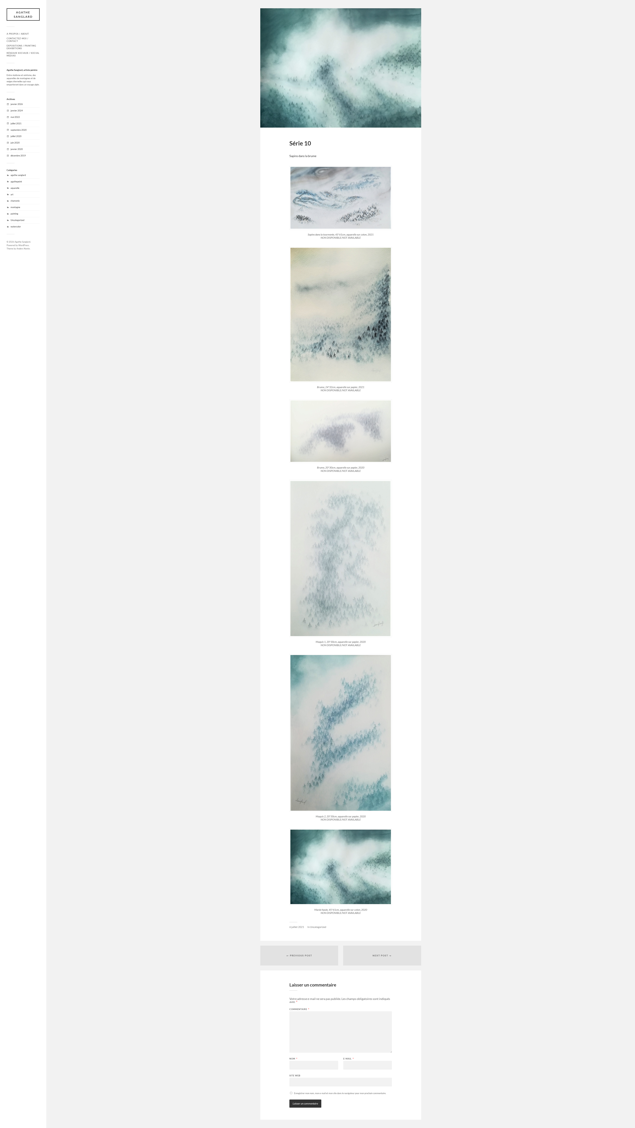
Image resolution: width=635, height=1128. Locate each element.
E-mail (348, 1059)
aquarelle (15, 188)
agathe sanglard (18, 175)
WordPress (23, 245)
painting (14, 213)
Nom (293, 1059)
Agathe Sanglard (23, 14)
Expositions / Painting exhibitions (21, 47)
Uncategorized (17, 220)
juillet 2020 (16, 136)
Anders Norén (23, 248)
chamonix (15, 200)
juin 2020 (15, 142)
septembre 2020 (19, 130)
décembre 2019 (18, 155)
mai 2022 (15, 117)
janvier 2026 (17, 104)
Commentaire (299, 1009)
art (12, 194)
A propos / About (18, 33)
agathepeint (16, 181)
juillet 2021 (16, 123)
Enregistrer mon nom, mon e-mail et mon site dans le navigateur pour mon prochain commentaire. (340, 1093)
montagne (15, 207)
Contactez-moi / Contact (17, 39)
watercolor (16, 226)
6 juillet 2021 (296, 926)
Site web (294, 1075)
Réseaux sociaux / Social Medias (23, 54)
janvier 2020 (17, 149)
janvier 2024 (17, 110)
